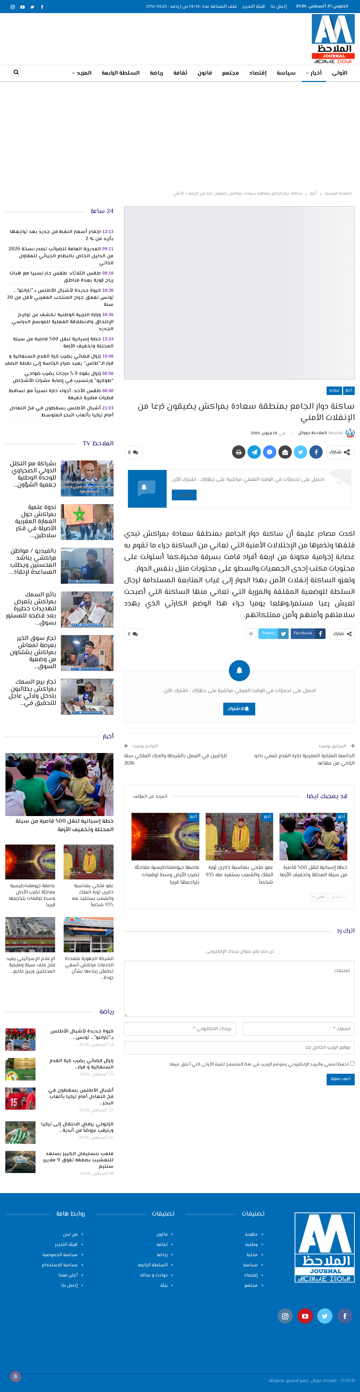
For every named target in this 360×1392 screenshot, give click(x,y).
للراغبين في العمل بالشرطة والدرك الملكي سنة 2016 (175, 759)
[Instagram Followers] (285, 1327)
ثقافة (180, 73)
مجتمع (230, 73)
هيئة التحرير (253, 6)
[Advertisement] (180, 135)
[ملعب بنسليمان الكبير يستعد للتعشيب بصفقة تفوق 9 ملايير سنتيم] (20, 1162)
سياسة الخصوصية (60, 1255)
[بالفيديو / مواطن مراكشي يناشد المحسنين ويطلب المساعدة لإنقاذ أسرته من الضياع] (87, 566)
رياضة (156, 73)
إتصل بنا (278, 6)
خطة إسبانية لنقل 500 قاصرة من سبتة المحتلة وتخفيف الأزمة (63, 343)
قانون (205, 73)
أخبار (316, 73)
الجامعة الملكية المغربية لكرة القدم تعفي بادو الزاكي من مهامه (304, 759)
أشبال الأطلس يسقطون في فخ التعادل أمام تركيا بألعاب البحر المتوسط (61, 412)
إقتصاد (257, 73)
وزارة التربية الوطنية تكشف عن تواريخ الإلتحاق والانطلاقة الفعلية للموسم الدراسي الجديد (63, 322)
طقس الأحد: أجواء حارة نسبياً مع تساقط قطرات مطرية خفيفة (61, 394)
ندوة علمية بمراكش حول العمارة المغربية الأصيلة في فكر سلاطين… (35, 522)
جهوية (251, 1234)
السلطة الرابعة (121, 73)
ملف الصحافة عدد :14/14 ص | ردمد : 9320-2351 (191, 6)
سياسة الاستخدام (60, 1265)
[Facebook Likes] (345, 1327)
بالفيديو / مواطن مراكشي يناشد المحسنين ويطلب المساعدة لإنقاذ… (32, 561)
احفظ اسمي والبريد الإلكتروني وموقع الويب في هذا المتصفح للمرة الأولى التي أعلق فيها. (258, 1064)
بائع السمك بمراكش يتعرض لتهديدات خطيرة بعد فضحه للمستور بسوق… (31, 609)
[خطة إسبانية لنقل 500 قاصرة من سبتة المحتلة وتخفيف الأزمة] (313, 836)
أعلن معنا (68, 1275)
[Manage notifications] (15, 1376)
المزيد (84, 73)
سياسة (286, 73)
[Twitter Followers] (325, 1327)
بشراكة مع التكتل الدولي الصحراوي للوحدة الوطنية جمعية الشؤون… (33, 474)
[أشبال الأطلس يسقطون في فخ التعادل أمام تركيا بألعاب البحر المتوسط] (20, 1098)
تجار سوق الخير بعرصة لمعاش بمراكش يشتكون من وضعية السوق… (33, 653)
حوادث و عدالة (154, 1275)
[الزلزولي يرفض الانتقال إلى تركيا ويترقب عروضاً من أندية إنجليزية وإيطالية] (20, 1132)
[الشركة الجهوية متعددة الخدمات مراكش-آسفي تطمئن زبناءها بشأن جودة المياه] (89, 934)
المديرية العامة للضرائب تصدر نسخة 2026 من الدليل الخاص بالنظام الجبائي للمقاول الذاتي (61, 256)
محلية (252, 1255)
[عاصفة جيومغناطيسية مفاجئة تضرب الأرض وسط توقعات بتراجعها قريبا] (165, 836)
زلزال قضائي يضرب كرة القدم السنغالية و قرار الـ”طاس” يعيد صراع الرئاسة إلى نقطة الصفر (59, 360)
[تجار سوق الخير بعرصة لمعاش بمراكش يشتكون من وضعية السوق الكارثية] (87, 653)
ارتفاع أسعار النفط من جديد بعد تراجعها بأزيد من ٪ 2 (62, 235)
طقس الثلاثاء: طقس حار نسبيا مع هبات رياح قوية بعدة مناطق (61, 277)
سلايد (334, 390)
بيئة (164, 1285)
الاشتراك (184, 495)
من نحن (70, 1234)
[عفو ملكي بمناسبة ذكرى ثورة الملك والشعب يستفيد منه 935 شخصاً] (240, 836)
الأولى (339, 73)
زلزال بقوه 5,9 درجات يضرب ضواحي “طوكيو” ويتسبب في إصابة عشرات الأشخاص (63, 377)
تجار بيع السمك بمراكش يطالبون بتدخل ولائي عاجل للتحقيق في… (32, 692)
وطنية (251, 1244)
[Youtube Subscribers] (305, 1327)
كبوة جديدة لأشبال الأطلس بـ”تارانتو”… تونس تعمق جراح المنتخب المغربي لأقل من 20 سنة (60, 298)
